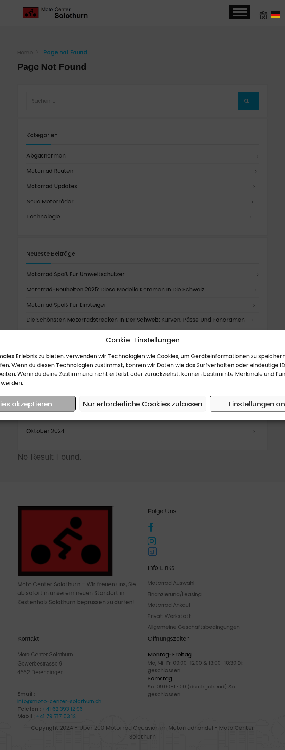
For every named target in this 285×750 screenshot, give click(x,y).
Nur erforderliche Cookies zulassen (142, 404)
